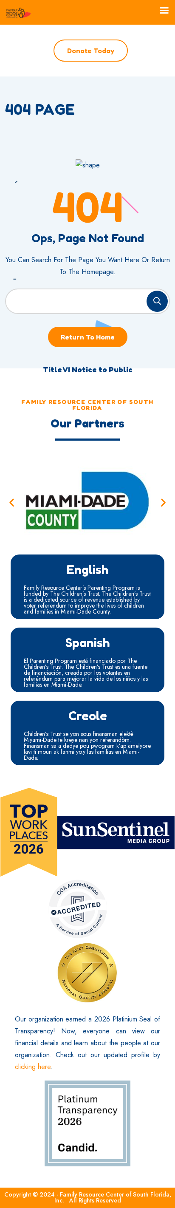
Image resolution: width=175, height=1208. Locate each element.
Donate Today (90, 50)
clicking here (33, 1067)
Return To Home (88, 337)
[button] (11, 502)
